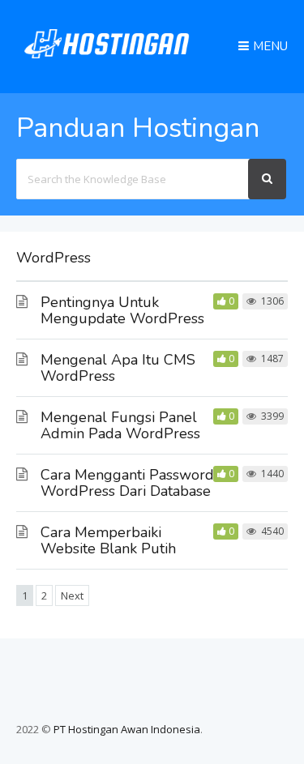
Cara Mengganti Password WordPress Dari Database (127, 483)
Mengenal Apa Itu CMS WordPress (118, 368)
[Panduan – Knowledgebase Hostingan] (107, 62)
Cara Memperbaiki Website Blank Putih (108, 540)
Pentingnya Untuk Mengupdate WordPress (122, 310)
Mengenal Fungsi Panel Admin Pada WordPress (120, 425)
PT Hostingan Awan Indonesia (127, 729)
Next (72, 595)
